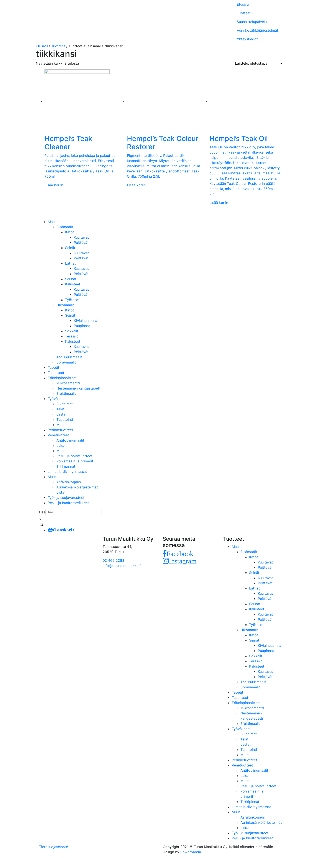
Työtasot (72, 300)
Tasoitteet (56, 372)
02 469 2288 (113, 560)
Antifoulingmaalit (70, 440)
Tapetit (53, 367)
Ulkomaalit (65, 305)
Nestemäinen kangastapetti (78, 388)
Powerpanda (190, 852)
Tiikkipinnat (65, 466)
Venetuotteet (58, 435)
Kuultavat (81, 237)
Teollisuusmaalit (69, 357)
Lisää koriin (53, 185)
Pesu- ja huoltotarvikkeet (68, 503)
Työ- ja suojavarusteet (66, 497)
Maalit (53, 221)
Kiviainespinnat (86, 320)
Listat (61, 492)
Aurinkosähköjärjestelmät (257, 30)
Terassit (71, 336)
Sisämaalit (64, 227)
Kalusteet (72, 284)
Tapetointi (64, 419)
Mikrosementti (68, 383)
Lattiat (70, 263)
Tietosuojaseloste (53, 847)
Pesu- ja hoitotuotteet (74, 456)
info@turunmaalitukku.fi (122, 565)
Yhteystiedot (247, 39)
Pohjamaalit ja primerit (74, 461)
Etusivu (243, 4)
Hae (42, 512)
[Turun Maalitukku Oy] (104, 19)
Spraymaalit (66, 362)
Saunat (70, 279)
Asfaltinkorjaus (68, 482)
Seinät (70, 248)
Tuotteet (244, 13)
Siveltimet (64, 404)
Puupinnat (82, 326)
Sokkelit (71, 331)
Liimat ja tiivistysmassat (67, 471)
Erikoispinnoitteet (62, 378)
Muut (60, 424)
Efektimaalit (66, 393)
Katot (69, 232)
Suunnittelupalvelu (252, 22)
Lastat (61, 414)
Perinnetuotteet (60, 430)
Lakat (61, 445)
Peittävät (81, 242)
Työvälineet (57, 398)
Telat (60, 409)
